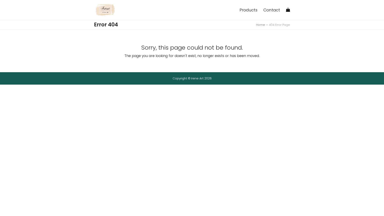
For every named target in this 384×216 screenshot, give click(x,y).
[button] (288, 10)
